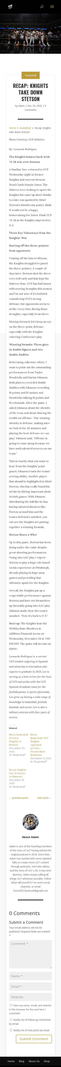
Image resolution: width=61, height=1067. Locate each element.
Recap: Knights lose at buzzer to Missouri (17, 773)
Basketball (30, 75)
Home (11, 1061)
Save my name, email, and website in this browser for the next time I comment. (30, 1009)
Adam (21, 105)
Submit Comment (34, 1039)
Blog (21, 1061)
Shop (47, 1061)
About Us (34, 1061)
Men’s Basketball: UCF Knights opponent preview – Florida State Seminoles (39, 744)
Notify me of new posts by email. (31, 1030)
